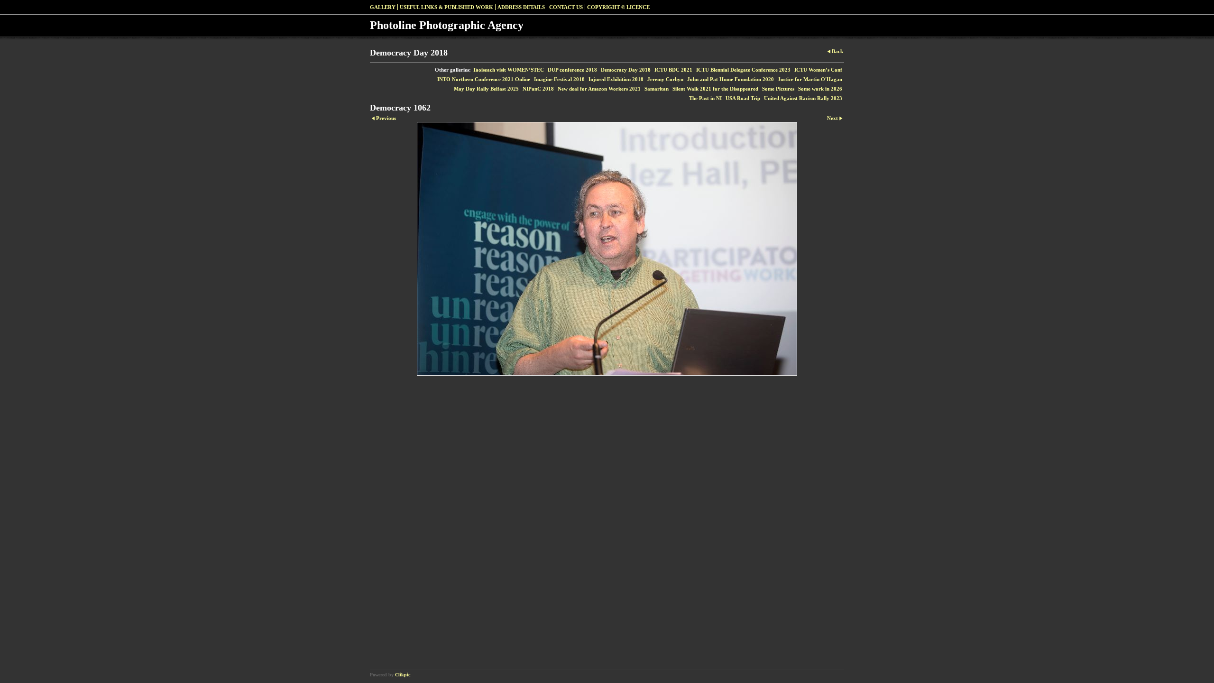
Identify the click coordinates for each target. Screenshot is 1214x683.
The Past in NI (705, 98)
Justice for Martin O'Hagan (810, 79)
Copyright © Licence (618, 7)
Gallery (382, 7)
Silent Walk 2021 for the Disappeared (715, 89)
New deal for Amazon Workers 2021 (599, 89)
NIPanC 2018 (538, 89)
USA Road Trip (743, 98)
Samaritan (656, 89)
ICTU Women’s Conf (818, 70)
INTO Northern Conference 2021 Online (483, 79)
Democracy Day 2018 (626, 70)
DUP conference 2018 (572, 70)
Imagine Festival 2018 (559, 79)
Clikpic (402, 674)
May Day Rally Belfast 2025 (486, 89)
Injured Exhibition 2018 (616, 79)
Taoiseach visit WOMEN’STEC (508, 70)
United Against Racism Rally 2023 (803, 98)
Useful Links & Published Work (446, 7)
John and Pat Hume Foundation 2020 (730, 79)
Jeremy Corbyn (665, 79)
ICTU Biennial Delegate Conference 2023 (743, 70)
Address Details (521, 7)
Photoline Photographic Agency (447, 25)
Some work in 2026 (820, 89)
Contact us (566, 7)
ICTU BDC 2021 (673, 70)
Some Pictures (778, 89)
